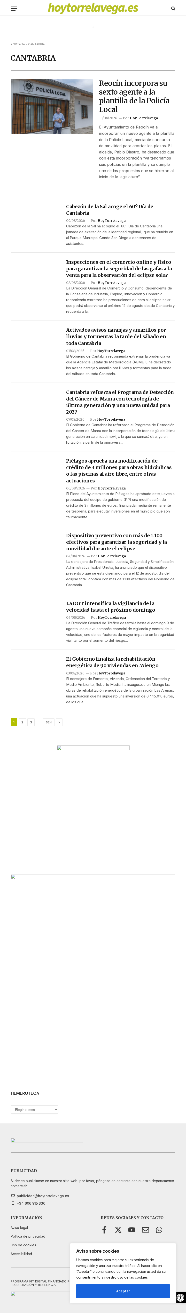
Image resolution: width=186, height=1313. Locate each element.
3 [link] (31, 722)
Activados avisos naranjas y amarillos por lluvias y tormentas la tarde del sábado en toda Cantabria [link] (116, 336)
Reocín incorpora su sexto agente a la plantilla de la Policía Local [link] (134, 96)
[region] (123, 1273)
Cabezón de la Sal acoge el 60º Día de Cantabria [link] (109, 209)
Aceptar (123, 1291)
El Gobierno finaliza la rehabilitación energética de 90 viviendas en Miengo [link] (112, 662)
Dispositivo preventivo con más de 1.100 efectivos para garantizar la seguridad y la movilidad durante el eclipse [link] (116, 542)
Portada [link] (18, 44)
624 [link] (49, 722)
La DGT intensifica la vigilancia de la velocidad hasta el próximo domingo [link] (110, 606)
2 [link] (22, 722)
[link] (180, 1297)
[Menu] (14, 8)
